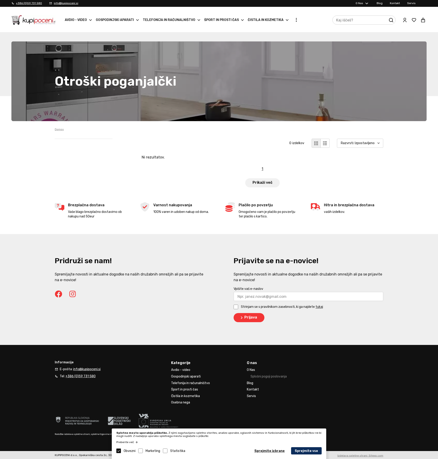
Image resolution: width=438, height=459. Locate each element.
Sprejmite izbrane (269, 451)
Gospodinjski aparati (115, 20)
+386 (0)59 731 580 (29, 3)
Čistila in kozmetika (266, 20)
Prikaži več (262, 182)
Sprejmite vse (306, 451)
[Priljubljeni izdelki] (413, 20)
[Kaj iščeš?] (391, 20)
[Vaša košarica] (423, 20)
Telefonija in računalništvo (169, 20)
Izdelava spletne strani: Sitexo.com (360, 455)
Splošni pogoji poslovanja (268, 376)
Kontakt (395, 3)
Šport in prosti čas (221, 20)
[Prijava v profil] (404, 20)
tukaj (319, 307)
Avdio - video (76, 20)
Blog (380, 3)
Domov (59, 129)
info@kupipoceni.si (66, 3)
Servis (411, 3)
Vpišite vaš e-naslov (248, 289)
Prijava (250, 317)
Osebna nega (180, 402)
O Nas (359, 3)
